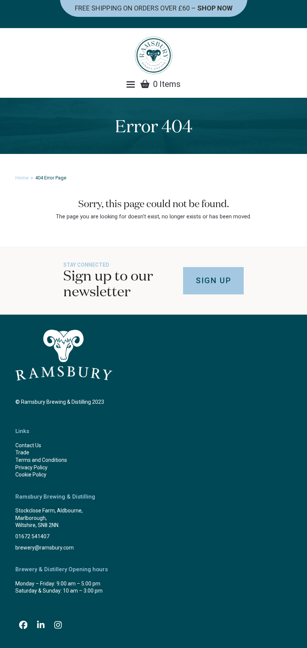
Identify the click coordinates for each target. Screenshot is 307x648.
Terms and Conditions (41, 460)
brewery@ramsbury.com (44, 548)
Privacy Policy (31, 467)
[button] (131, 84)
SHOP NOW (214, 8)
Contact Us (28, 445)
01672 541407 (32, 536)
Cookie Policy (30, 475)
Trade (22, 452)
